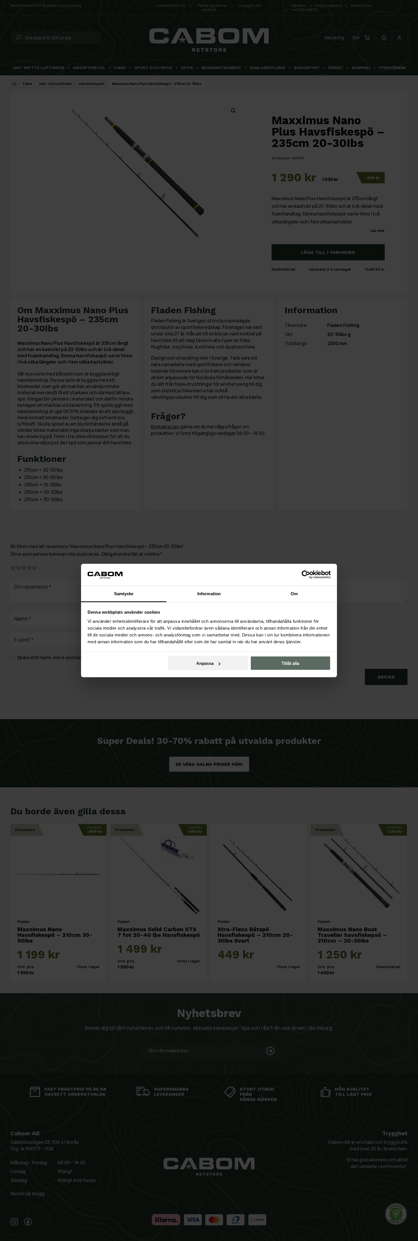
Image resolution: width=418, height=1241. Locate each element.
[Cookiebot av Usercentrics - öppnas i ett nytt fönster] (306, 574)
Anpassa (205, 663)
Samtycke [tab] (124, 593)
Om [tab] (294, 593)
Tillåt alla (290, 663)
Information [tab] (209, 593)
